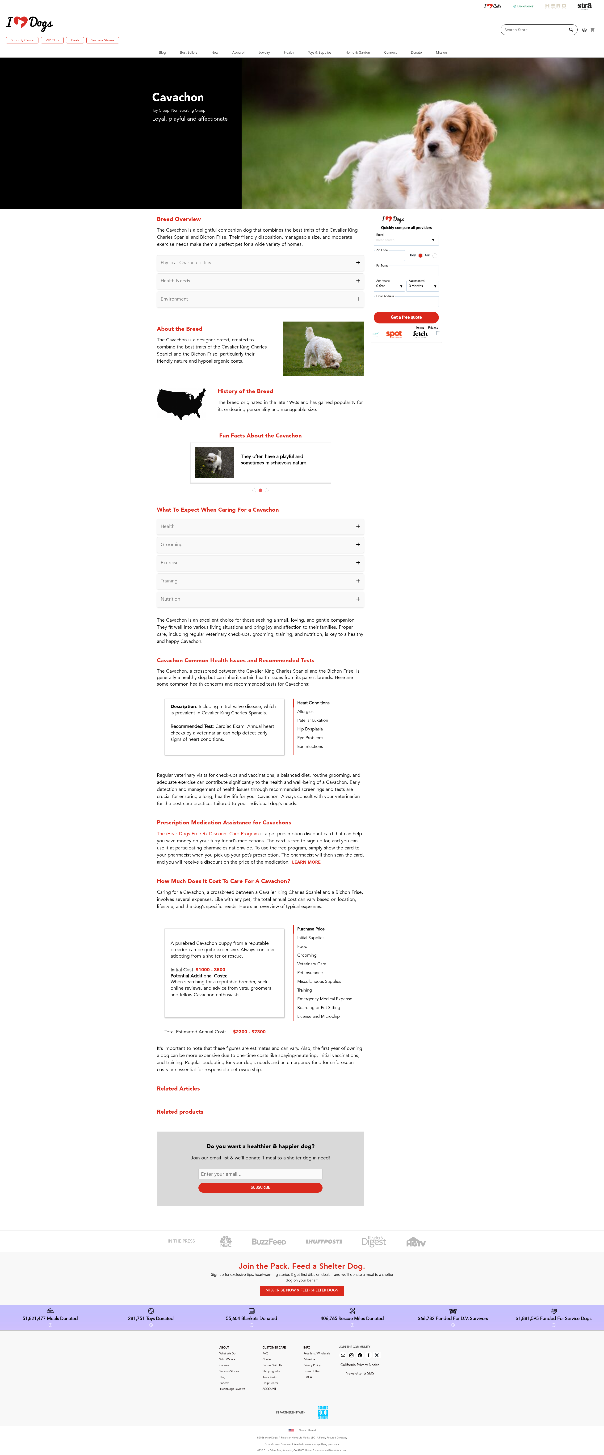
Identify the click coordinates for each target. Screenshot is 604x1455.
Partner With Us (272, 1365)
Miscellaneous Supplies (319, 982)
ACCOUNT (269, 1389)
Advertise (309, 1359)
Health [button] (289, 52)
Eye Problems (310, 738)
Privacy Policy (312, 1365)
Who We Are (227, 1359)
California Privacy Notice (359, 1365)
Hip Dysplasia (310, 729)
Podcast (224, 1383)
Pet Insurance (310, 973)
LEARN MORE (306, 862)
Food (302, 947)
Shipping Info (271, 1371)
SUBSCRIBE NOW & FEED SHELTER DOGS (302, 1290)
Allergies (305, 712)
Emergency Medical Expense (324, 999)
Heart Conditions (313, 703)
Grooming (307, 955)
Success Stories (102, 40)
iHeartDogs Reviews (232, 1389)
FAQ (265, 1353)
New (214, 52)
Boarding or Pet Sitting (318, 1008)
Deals (75, 40)
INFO (306, 1347)
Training (304, 990)
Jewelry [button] (264, 52)
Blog (222, 1377)
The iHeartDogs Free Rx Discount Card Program (208, 834)
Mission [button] (441, 52)
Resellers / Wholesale (316, 1353)
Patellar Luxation (312, 720)
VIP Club (52, 40)
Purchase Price (311, 929)
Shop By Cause (22, 40)
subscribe (260, 1188)
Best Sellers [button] (188, 52)
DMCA (307, 1377)
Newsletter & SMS (360, 1373)
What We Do (227, 1353)
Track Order (270, 1377)
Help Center (270, 1383)
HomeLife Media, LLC (303, 1438)
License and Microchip (318, 1016)
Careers (224, 1365)
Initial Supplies (310, 938)
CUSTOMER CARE (274, 1347)
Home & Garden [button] (357, 52)
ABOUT (224, 1347)
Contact (268, 1359)
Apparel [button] (238, 52)
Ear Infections (310, 747)
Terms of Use (311, 1371)
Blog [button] (162, 52)
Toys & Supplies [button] (319, 52)
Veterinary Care (311, 964)
